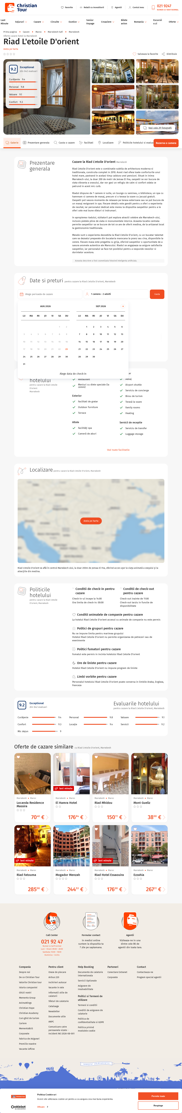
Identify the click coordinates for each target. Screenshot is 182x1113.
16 (67, 341)
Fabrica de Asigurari (29, 1038)
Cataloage (53, 1006)
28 (52, 356)
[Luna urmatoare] (123, 306)
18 (31, 349)
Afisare (41, 1107)
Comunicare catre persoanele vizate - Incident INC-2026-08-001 (61, 1030)
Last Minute (4, 22)
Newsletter (54, 1011)
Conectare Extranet (117, 972)
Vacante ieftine (27, 1049)
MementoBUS (26, 1028)
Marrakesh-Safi (55, 32)
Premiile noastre (27, 1043)
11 (31, 341)
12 (38, 341)
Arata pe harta (10, 49)
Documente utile (57, 1016)
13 (45, 341)
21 (52, 349)
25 (31, 356)
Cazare (26, 32)
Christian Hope (26, 1008)
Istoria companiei (28, 987)
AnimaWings (25, 1003)
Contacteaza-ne (145, 972)
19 (38, 349)
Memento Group (27, 997)
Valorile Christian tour (30, 982)
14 (52, 341)
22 (59, 349)
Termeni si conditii (87, 1005)
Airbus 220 (53, 977)
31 (24, 364)
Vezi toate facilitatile (118, 449)
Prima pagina (10, 32)
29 (59, 356)
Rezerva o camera (166, 143)
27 (45, 356)
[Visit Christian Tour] (20, 7)
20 (45, 349)
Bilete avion (124, 22)
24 (24, 356)
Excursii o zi (157, 22)
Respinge (158, 1105)
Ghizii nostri (25, 992)
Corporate (24, 1033)
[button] (170, 54)
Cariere (23, 1023)
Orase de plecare (57, 972)
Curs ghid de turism (29, 1018)
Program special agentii (149, 977)
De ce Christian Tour (29, 977)
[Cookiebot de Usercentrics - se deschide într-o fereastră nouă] (18, 1107)
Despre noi (24, 972)
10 (24, 341)
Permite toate (158, 1096)
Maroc (39, 32)
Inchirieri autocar (57, 982)
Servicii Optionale (87, 980)
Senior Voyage (90, 22)
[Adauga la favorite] (18, 757)
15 (59, 341)
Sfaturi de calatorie (58, 1001)
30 (66, 356)
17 (24, 349)
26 (38, 356)
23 (66, 349)
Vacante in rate (56, 987)
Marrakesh (74, 32)
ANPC (51, 1021)
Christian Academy (28, 1013)
